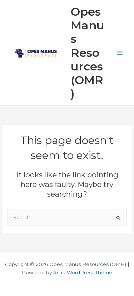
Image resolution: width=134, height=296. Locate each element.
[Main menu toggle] (120, 52)
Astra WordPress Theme (82, 272)
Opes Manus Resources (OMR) (87, 53)
